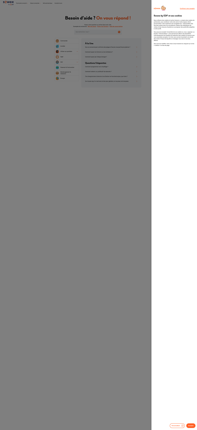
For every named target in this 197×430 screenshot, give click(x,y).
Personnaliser (176, 425)
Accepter (191, 425)
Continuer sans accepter (187, 8)
